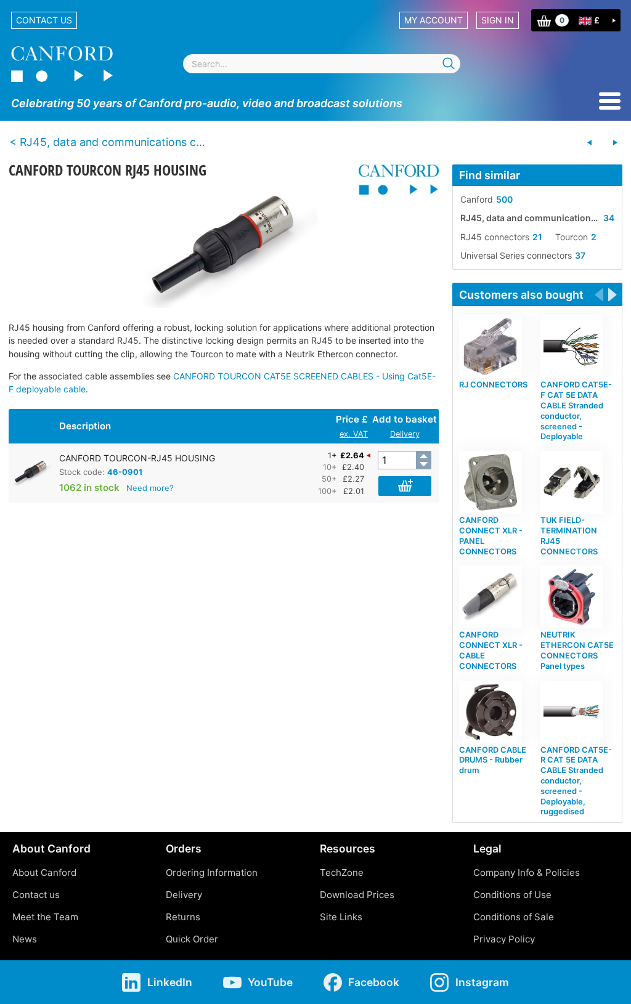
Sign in (497, 20)
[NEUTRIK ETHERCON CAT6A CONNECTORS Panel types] (615, 143)
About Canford (44, 872)
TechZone (342, 872)
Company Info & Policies (526, 872)
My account (433, 20)
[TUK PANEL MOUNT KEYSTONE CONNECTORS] (590, 143)
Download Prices (357, 895)
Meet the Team (45, 917)
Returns (183, 917)
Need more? (150, 488)
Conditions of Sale (513, 917)
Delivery (405, 434)
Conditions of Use (512, 895)
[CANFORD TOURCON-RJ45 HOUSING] (223, 246)
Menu (610, 101)
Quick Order (192, 939)
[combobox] (321, 63)
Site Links (341, 917)
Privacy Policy (504, 939)
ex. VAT (354, 434)
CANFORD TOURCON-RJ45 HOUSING (137, 458)
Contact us (44, 20)
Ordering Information (212, 872)
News (24, 939)
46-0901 (124, 472)
